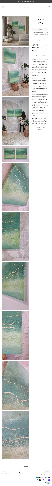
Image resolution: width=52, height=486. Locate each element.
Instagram (22, 471)
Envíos (3, 471)
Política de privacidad (6, 473)
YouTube (21, 473)
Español (46, 471)
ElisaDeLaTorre (47, 474)
